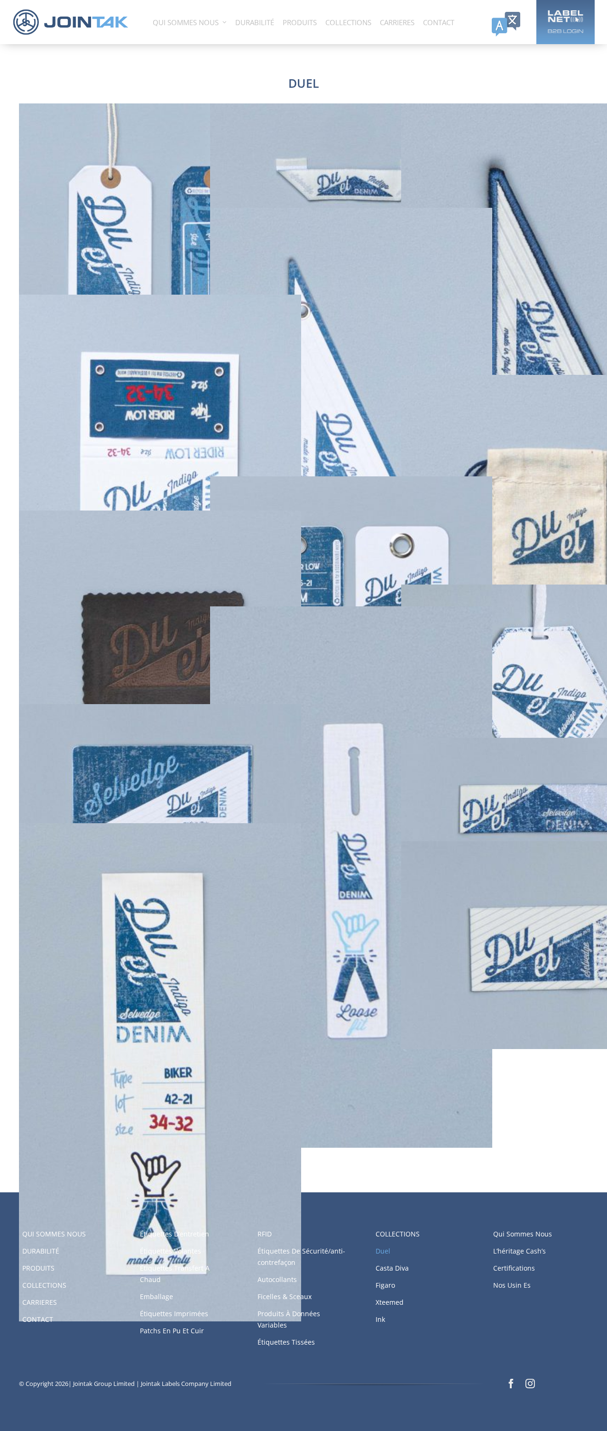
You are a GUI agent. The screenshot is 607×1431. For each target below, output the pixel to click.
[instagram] (530, 1383)
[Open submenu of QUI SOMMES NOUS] (224, 22)
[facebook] (511, 1383)
